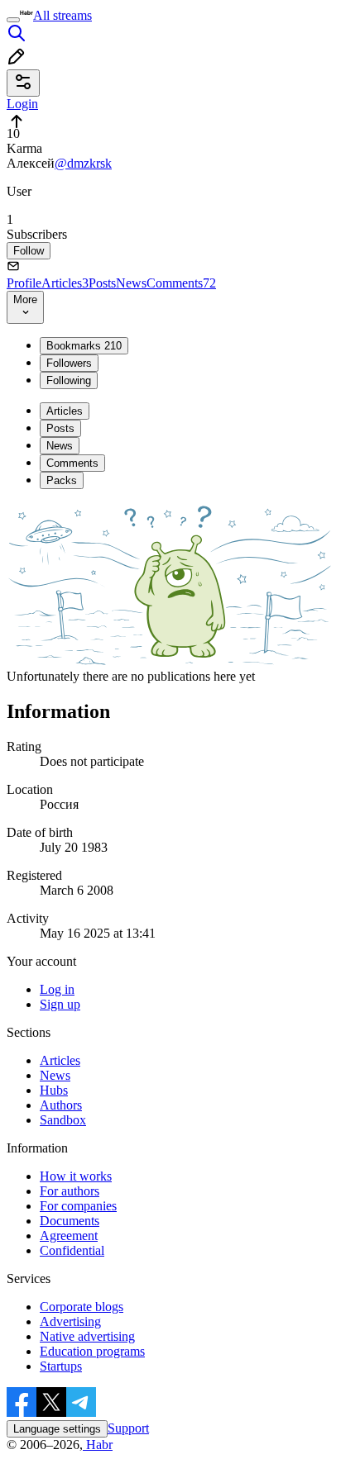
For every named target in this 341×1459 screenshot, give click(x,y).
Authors (61, 1105)
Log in (57, 989)
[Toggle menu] (13, 19)
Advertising (70, 1321)
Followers (69, 363)
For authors (69, 1191)
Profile (24, 283)
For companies (78, 1206)
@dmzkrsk (83, 163)
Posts (102, 283)
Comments (181, 283)
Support (128, 1428)
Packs (61, 480)
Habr (98, 1445)
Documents (69, 1221)
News (131, 283)
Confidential (72, 1250)
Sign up (60, 1004)
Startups (61, 1366)
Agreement (69, 1236)
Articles (65, 283)
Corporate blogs (81, 1307)
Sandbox (63, 1120)
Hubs (54, 1090)
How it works (76, 1176)
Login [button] (22, 104)
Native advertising (87, 1336)
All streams (62, 15)
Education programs (92, 1351)
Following (68, 380)
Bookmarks (84, 346)
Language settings (57, 1429)
